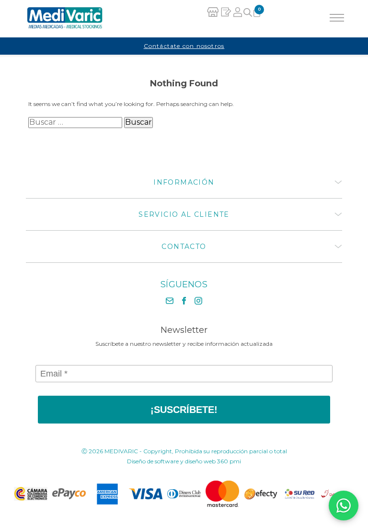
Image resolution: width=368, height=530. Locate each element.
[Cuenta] (237, 18)
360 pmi (229, 461)
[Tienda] (213, 18)
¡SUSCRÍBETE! (184, 409)
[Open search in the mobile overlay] (247, 19)
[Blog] (225, 18)
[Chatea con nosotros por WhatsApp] (343, 505)
